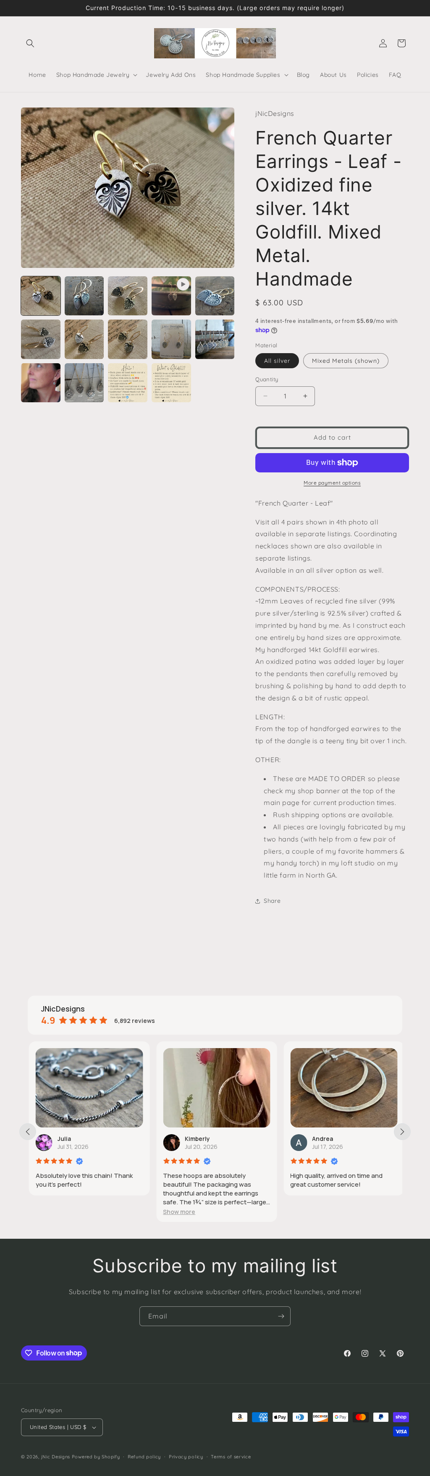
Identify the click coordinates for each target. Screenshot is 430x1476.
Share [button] (272, 900)
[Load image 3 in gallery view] (127, 296)
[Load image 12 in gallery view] (127, 383)
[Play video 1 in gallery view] (171, 296)
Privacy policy (186, 1457)
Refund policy (144, 1457)
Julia (63, 1138)
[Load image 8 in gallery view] (171, 339)
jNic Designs (55, 1457)
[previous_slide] (27, 1131)
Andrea (321, 1138)
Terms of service (231, 1457)
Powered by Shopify (96, 1457)
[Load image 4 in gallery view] (215, 296)
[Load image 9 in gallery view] (215, 339)
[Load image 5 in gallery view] (40, 339)
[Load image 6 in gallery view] (84, 339)
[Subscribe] (281, 1316)
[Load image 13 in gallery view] (171, 383)
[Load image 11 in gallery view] (84, 383)
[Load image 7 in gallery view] (127, 339)
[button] (30, 43)
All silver (277, 360)
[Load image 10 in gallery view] (40, 383)
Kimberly (196, 1138)
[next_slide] (402, 1131)
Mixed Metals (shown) (346, 360)
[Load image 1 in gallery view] (40, 296)
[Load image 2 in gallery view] (84, 296)
